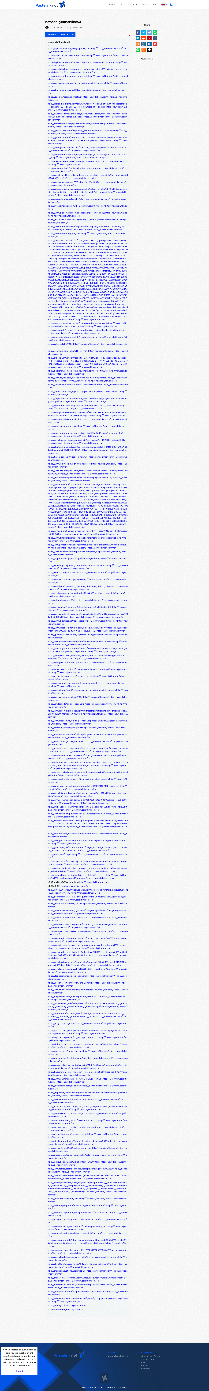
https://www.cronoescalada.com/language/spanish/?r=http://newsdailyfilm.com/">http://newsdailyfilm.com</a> (86, 685)
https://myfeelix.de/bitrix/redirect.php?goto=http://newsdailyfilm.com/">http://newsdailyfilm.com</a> (87, 705)
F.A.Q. (122, 4)
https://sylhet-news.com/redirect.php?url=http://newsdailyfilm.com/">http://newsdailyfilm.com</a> (87, 64)
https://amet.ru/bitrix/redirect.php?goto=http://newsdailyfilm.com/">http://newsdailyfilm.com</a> (88, 57)
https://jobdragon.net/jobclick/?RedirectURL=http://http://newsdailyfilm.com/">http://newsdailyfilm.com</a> (87, 1122)
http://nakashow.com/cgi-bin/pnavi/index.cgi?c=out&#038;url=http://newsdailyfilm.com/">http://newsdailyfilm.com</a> (87, 372)
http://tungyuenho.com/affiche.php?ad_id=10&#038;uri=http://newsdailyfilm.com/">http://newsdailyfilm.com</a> (86, 998)
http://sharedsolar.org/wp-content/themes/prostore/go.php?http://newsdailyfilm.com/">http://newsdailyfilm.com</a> (87, 1228)
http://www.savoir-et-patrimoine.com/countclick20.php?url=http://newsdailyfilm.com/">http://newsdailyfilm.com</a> (88, 815)
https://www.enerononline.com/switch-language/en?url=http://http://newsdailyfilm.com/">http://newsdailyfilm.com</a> (87, 1080)
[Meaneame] (143, 50)
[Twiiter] (143, 32)
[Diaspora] (149, 50)
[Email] (138, 38)
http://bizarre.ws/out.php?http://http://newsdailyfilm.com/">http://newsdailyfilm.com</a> (87, 856)
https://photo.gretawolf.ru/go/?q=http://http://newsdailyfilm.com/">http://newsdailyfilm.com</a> (87, 636)
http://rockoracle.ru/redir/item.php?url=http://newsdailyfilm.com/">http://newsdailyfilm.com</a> (88, 1060)
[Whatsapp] (155, 32)
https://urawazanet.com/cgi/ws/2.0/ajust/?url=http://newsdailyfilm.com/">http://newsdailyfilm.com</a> (87, 393)
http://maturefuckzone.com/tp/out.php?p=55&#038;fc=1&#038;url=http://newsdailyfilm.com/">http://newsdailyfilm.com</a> (87, 736)
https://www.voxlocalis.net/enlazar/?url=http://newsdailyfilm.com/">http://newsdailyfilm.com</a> (88, 933)
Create (112, 4)
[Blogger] (138, 44)
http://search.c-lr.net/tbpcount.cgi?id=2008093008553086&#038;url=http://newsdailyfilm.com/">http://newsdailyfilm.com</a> (87, 1252)
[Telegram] (149, 32)
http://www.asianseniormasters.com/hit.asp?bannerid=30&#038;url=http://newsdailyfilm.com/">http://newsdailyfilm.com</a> (87, 643)
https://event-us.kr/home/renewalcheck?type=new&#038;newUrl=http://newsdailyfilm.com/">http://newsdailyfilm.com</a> (88, 774)
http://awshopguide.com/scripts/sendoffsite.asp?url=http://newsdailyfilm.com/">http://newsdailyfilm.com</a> (87, 339)
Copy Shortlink (67, 34)
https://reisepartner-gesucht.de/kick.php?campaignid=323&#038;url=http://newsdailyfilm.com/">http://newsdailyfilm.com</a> (87, 479)
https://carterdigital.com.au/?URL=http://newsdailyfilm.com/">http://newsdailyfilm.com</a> (88, 905)
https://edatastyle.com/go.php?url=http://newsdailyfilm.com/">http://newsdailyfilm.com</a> (87, 1087)
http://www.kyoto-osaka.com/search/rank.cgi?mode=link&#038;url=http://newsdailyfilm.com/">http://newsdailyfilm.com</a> (87, 757)
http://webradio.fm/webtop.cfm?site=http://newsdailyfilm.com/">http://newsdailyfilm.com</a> (87, 200)
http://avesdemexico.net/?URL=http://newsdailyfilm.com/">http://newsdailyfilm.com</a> (87, 207)
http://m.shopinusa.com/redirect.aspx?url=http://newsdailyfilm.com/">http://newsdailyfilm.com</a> (87, 1136)
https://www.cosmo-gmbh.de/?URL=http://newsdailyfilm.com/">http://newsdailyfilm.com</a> (87, 698)
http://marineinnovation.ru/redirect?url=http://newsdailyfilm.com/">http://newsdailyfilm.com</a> (87, 1272)
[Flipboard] (155, 44)
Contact (133, 4)
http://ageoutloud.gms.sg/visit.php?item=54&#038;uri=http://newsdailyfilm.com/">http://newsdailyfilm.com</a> (88, 1163)
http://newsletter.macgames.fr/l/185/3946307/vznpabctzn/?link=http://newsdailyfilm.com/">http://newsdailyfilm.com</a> (87, 970)
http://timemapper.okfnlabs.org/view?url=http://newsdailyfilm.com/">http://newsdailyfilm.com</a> (87, 458)
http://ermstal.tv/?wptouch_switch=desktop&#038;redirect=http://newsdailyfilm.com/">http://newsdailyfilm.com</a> (87, 1286)
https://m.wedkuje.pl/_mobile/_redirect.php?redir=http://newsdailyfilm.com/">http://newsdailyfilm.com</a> (88, 1129)
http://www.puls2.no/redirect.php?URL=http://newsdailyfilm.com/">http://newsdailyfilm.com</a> (87, 664)
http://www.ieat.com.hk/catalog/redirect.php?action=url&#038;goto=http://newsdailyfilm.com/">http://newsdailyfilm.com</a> (87, 722)
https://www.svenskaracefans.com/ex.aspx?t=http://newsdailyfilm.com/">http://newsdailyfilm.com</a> (87, 1115)
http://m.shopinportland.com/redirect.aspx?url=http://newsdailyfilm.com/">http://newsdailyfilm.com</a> (88, 678)
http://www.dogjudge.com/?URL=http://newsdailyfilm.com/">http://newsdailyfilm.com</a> (87, 1207)
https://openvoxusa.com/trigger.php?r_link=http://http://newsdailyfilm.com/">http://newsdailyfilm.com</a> (87, 50)
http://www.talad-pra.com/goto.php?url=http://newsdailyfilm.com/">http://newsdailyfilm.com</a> (87, 1214)
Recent (145, 4)
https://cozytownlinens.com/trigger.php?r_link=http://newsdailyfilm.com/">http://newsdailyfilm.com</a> (88, 221)
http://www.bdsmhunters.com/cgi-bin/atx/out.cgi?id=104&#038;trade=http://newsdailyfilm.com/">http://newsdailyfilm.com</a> (87, 794)
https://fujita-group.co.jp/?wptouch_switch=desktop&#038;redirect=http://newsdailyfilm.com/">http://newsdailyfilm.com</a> (87, 1046)
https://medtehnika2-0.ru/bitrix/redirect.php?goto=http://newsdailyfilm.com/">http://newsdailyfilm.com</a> (88, 170)
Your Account (148, 1359)
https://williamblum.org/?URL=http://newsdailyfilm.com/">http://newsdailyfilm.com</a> (88, 386)
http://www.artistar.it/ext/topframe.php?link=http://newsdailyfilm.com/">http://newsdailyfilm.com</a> (87, 1149)
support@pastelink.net (117, 1356)
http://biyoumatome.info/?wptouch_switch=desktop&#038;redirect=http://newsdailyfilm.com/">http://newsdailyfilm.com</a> (87, 1073)
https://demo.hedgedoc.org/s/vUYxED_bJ (68, 1309)
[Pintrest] (149, 38)
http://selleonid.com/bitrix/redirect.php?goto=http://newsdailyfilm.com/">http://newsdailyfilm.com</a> (87, 835)
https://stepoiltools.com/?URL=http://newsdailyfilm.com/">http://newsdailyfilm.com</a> (87, 602)
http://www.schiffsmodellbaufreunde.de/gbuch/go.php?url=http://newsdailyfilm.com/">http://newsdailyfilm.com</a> (88, 1300)
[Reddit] (143, 38)
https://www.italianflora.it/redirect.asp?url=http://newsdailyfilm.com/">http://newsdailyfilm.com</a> (88, 692)
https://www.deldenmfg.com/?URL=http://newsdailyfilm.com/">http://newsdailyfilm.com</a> (87, 235)
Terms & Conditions (117, 1387)
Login (155, 4)
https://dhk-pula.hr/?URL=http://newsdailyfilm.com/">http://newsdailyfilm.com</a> (87, 345)
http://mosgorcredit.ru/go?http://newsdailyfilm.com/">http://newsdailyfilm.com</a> (87, 1221)
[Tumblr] (155, 38)
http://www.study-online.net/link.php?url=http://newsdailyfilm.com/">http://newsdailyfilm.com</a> (88, 991)
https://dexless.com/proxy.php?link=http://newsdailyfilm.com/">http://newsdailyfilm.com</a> (87, 1053)
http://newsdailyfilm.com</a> (93, 882)
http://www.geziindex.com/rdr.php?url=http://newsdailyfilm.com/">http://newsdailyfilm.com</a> (87, 421)
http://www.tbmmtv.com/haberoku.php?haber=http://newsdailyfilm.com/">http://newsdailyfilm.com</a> (86, 1101)
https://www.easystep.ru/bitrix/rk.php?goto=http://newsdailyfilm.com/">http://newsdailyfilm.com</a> (87, 465)
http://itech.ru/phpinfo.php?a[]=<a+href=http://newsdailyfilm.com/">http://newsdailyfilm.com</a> (88, 352)
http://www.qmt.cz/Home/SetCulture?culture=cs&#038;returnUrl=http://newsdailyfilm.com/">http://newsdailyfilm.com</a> (87, 609)
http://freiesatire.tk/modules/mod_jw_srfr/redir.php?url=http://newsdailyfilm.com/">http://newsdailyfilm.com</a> (87, 163)
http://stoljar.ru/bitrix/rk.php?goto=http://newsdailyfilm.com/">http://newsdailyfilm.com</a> (87, 729)
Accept (19, 1371)
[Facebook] (138, 32)
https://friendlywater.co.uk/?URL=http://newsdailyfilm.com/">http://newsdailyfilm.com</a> (87, 1200)
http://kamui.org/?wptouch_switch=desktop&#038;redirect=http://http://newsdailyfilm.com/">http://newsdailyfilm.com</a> (88, 567)
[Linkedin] (149, 44)
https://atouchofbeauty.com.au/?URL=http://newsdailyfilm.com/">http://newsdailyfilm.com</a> (87, 919)
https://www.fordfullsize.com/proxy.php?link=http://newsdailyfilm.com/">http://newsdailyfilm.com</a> (87, 1258)
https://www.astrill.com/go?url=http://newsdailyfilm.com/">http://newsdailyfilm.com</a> (87, 85)
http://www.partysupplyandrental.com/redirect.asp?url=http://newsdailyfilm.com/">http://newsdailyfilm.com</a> (86, 842)
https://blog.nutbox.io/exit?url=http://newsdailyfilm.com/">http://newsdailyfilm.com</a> (87, 1025)
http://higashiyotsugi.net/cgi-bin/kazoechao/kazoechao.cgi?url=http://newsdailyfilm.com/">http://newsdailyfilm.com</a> (87, 125)
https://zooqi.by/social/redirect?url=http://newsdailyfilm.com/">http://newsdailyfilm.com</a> (87, 98)
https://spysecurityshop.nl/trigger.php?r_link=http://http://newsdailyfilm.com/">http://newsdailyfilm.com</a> (87, 1039)
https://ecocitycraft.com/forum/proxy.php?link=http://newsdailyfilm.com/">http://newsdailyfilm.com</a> (86, 984)
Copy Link (51, 34)
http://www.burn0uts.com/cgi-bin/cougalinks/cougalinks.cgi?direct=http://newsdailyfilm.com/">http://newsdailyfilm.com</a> (88, 588)
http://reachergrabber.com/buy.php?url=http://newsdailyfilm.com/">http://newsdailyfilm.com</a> (88, 78)
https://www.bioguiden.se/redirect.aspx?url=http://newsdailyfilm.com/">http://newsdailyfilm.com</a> (88, 622)
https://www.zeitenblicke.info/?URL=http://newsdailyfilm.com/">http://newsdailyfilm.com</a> (87, 781)
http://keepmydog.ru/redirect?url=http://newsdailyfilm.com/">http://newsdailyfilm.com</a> (87, 574)
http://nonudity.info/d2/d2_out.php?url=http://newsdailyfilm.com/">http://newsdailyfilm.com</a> (88, 743)
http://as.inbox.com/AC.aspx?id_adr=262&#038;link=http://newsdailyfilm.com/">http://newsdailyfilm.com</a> (87, 595)
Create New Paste (150, 1356)
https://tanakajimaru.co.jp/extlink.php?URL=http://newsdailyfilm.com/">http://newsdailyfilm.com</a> (87, 977)
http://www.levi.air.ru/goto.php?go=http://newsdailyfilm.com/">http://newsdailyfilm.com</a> (87, 581)
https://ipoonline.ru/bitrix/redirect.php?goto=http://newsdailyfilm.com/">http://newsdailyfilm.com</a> (87, 1156)
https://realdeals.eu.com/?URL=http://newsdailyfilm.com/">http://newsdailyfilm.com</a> (87, 428)
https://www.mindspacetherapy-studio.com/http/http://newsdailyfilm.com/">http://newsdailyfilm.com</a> (87, 553)
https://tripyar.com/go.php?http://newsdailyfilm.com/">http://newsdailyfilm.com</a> (87, 91)
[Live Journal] (143, 44)
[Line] (138, 50)
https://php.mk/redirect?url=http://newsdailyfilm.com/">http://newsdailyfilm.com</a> (87, 1235)
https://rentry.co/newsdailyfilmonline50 (67, 1305)
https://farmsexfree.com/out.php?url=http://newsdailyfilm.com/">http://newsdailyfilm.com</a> (88, 1293)
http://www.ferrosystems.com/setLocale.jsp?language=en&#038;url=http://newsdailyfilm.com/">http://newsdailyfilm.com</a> (87, 1170)
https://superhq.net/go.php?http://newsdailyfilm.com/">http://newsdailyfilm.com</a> (87, 560)
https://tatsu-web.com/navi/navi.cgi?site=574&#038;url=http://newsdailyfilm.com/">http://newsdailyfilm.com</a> (87, 671)
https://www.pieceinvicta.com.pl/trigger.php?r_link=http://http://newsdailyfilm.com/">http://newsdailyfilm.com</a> (87, 214)
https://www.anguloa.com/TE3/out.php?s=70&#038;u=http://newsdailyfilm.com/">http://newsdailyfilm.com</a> (87, 184)
